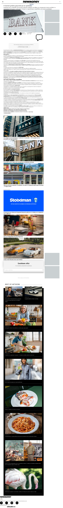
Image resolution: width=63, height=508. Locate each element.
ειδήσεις (12, 111)
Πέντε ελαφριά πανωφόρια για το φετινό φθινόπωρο (13, 382)
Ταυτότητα (21, 501)
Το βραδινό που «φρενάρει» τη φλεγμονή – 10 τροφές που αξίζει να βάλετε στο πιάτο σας (19, 355)
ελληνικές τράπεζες (7, 113)
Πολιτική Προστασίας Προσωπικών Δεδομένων (12, 501)
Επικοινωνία (25, 501)
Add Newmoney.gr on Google (23, 46)
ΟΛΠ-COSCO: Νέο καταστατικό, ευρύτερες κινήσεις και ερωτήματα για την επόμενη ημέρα (13, 300)
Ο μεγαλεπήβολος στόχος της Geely (31, 298)
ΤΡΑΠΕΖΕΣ (31, 4)
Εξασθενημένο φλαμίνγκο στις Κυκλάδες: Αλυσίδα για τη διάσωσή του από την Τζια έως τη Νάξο (20, 491)
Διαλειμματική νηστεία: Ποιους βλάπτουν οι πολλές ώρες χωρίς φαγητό (16, 327)
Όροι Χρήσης (2, 501)
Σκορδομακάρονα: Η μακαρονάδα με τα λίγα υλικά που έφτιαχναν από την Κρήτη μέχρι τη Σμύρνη (21, 436)
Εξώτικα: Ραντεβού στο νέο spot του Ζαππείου (12, 409)
